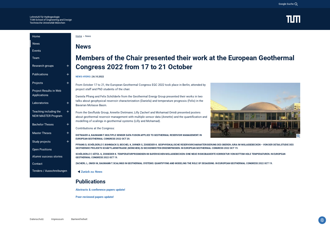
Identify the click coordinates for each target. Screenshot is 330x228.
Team (35, 58)
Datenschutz (37, 219)
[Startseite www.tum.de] (293, 19)
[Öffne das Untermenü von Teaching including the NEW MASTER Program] (68, 111)
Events (36, 50)
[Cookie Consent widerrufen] (322, 220)
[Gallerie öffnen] (255, 110)
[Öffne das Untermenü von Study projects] (68, 141)
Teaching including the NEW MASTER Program (47, 114)
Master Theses (41, 133)
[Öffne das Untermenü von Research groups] (68, 65)
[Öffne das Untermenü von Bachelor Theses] (68, 124)
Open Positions (42, 149)
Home (36, 36)
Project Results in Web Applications (46, 93)
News (91, 171)
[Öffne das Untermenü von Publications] (68, 74)
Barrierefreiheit (79, 219)
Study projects (41, 141)
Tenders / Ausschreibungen (49, 171)
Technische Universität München (47, 22)
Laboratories (40, 103)
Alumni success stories (47, 156)
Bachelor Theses (43, 124)
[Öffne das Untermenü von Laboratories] (68, 103)
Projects (37, 83)
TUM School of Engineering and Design (51, 19)
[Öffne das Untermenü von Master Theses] (68, 133)
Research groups (43, 65)
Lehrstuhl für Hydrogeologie (45, 16)
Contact (37, 163)
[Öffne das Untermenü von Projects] (68, 83)
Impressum (57, 219)
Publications (40, 74)
